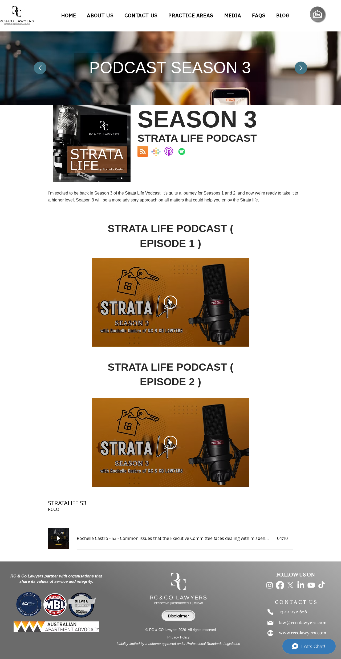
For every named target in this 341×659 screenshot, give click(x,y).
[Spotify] (182, 151)
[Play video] (170, 302)
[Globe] (270, 633)
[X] (290, 585)
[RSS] (142, 151)
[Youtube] (311, 585)
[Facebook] (280, 585)
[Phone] (270, 612)
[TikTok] (321, 585)
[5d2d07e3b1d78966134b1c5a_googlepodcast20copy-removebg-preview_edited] (156, 151)
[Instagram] (269, 585)
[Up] (40, 68)
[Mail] (270, 623)
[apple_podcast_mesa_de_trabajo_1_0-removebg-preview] (169, 151)
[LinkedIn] (301, 585)
